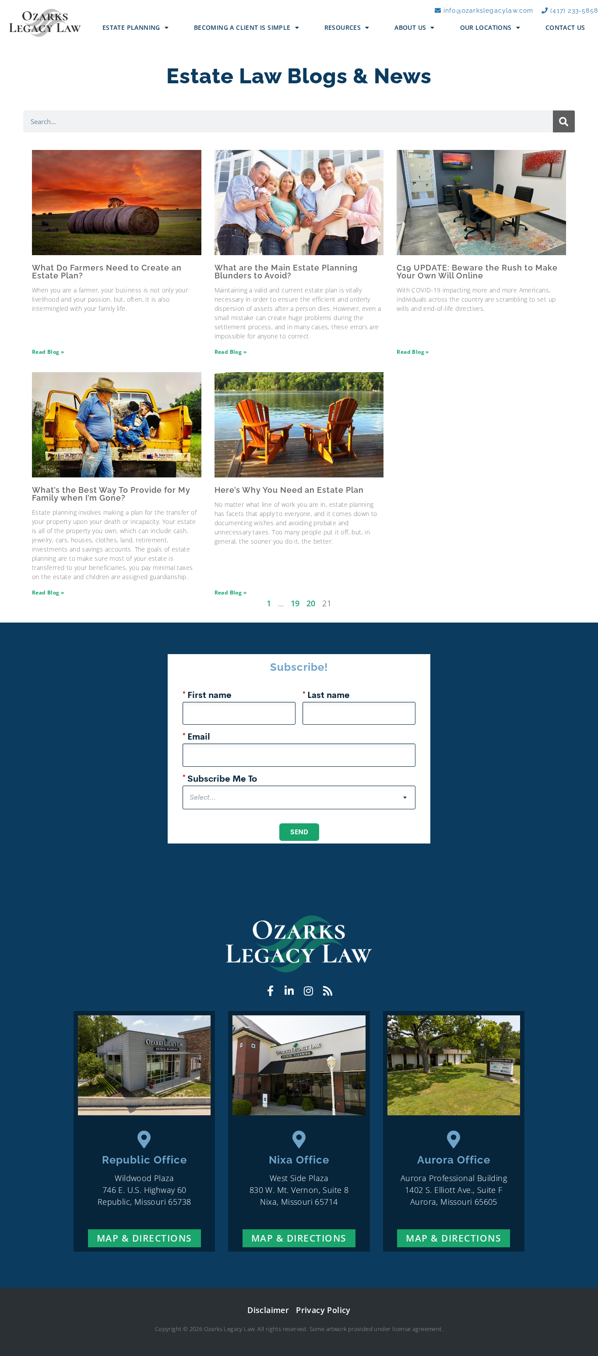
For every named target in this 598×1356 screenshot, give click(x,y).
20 (311, 603)
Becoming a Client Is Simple (242, 27)
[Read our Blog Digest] (327, 990)
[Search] (564, 121)
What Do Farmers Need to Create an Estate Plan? (107, 271)
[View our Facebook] (270, 990)
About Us (410, 27)
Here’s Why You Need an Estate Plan (289, 490)
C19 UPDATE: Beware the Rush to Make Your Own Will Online (477, 271)
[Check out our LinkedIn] (289, 990)
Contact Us (565, 27)
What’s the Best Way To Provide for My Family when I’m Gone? (111, 493)
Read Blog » (48, 352)
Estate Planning (131, 27)
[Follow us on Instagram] (308, 990)
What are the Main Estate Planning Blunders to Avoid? (286, 271)
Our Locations (486, 27)
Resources (342, 27)
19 (295, 603)
